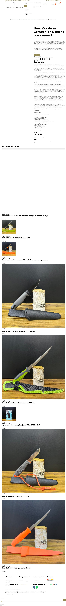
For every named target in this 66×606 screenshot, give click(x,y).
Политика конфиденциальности (25, 581)
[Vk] (34, 587)
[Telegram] (45, 59)
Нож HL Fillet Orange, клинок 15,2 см (16, 568)
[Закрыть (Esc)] (0, 604)
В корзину (4, 219)
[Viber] (47, 59)
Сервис (21, 580)
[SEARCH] (64, 600)
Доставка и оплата (23, 579)
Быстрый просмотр (6, 214)
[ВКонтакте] (40, 59)
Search (2, 598)
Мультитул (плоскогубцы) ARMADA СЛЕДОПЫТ (21, 425)
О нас (7, 579)
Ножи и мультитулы (49, 57)
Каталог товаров (9, 580)
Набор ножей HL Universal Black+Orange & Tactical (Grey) (25, 216)
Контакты (8, 582)
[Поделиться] (1, 604)
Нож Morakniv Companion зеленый (16, 238)
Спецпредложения (9, 581)
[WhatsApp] (49, 59)
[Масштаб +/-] (3, 604)
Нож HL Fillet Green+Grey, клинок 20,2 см (18, 403)
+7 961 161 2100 (37, 2)
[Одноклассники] (42, 59)
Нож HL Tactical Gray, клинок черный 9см (18, 331)
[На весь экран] (2, 604)
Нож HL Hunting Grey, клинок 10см (16, 496)
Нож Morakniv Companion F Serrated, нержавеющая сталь (25, 260)
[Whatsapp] (37, 587)
